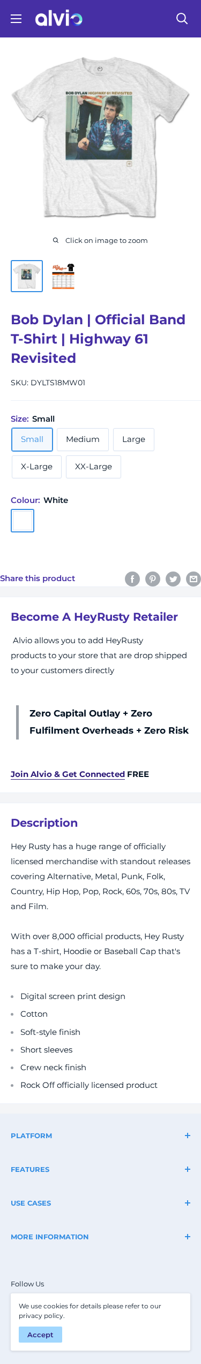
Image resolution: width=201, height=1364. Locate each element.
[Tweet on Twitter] (173, 578)
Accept (40, 1334)
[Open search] (182, 19)
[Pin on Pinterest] (152, 578)
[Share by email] (193, 578)
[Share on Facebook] (132, 578)
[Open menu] (16, 18)
